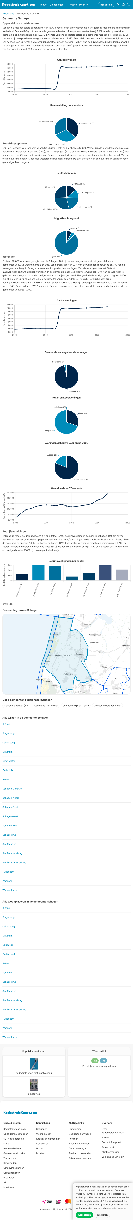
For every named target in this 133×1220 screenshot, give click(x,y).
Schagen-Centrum (12, 788)
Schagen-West (10, 816)
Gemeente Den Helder (46, 705)
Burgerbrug (8, 733)
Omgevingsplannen (13, 1167)
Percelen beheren (12, 1148)
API (5, 1182)
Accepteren (84, 1214)
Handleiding (75, 1129)
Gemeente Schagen (28, 13)
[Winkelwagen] (129, 5)
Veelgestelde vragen (80, 1133)
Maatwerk (8, 1187)
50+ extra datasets (13, 1138)
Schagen (7, 972)
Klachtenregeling (111, 1152)
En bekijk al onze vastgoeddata (99, 1066)
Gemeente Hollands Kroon (107, 705)
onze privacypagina (116, 1208)
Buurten (40, 1153)
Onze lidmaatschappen (15, 1133)
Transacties (9, 1158)
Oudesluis (7, 770)
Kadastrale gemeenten (48, 1138)
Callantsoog (8, 742)
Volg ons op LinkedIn (113, 1156)
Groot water (8, 761)
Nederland (8, 13)
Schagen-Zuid (10, 825)
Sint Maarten (9, 844)
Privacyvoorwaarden (80, 1158)
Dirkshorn (7, 751)
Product (43, 4)
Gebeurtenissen (11, 1172)
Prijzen (73, 4)
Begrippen (41, 1129)
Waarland (7, 881)
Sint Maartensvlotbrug (14, 862)
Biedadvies (34, 1093)
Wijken (39, 1148)
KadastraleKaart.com (20, 1113)
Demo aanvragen (78, 1148)
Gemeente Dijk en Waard (76, 705)
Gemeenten (42, 1143)
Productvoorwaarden (80, 1153)
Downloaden (10, 1163)
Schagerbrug (9, 834)
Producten (8, 1177)
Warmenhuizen (10, 890)
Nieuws (105, 1137)
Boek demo (106, 4)
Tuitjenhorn (8, 871)
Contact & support (111, 1142)
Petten (5, 779)
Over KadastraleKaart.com (113, 1131)
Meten (6, 1143)
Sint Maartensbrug (12, 853)
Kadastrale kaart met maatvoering (34, 1073)
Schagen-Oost (10, 807)
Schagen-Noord (10, 797)
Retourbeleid (108, 1147)
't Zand (6, 724)
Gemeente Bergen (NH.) (17, 705)
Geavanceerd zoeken (14, 1153)
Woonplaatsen (43, 1133)
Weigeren (102, 1214)
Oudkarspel (8, 954)
